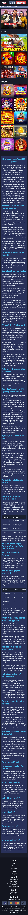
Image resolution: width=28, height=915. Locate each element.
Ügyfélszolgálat (14, 892)
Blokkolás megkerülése (14, 886)
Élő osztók (14, 866)
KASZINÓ (2, 7)
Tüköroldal (14, 885)
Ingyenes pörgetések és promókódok (14, 883)
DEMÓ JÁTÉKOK (8, 7)
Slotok (14, 863)
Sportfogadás (14, 874)
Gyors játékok (14, 868)
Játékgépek (14, 871)
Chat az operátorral (14, 894)
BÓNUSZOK (15, 7)
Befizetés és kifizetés (14, 881)
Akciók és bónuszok (14, 879)
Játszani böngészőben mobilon (14, 899)
